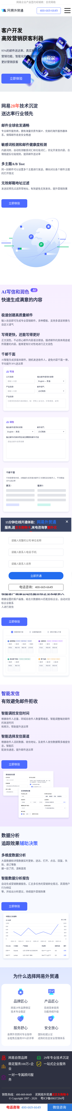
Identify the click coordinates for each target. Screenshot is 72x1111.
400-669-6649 (49, 10)
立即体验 (16, 78)
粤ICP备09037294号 (52, 1098)
